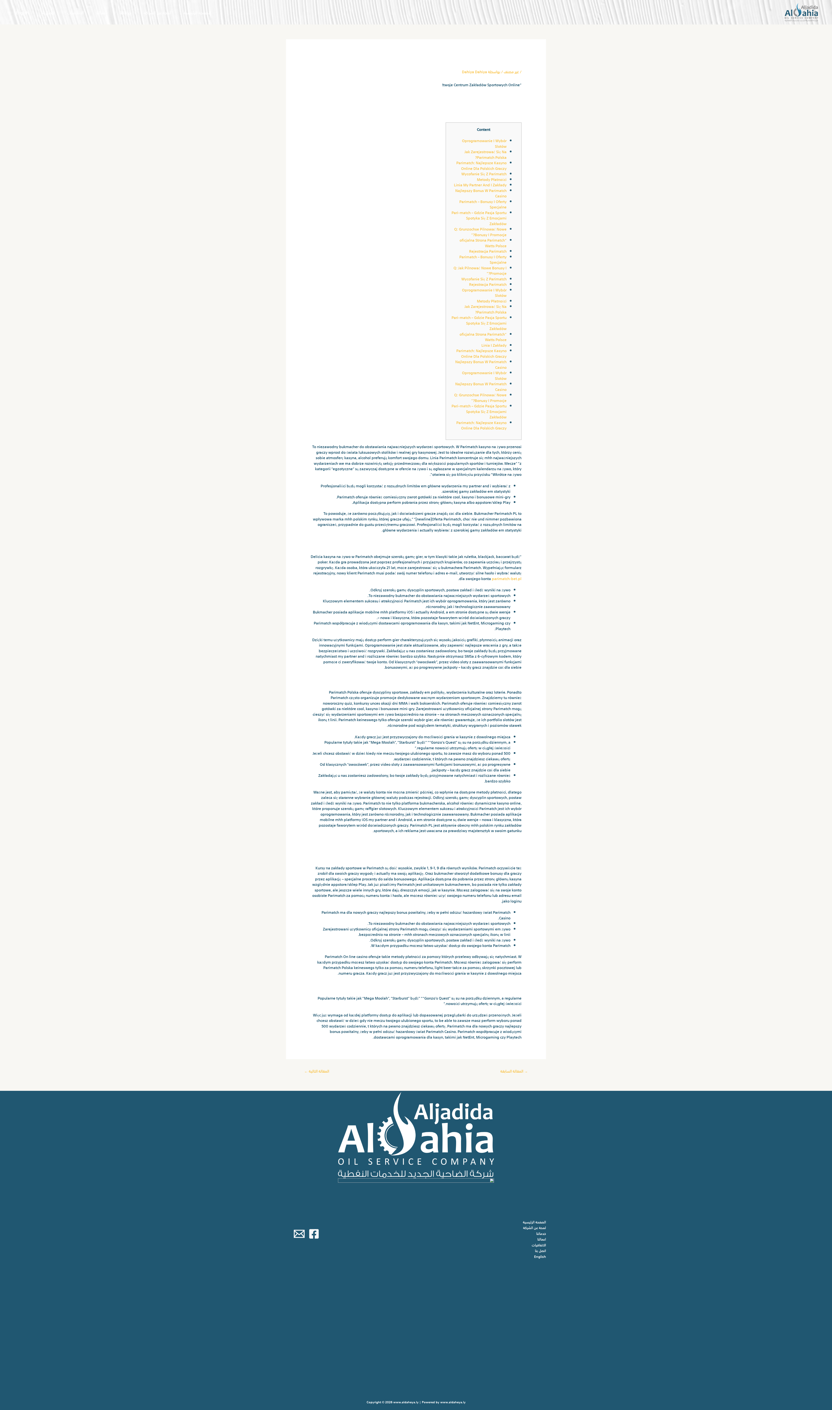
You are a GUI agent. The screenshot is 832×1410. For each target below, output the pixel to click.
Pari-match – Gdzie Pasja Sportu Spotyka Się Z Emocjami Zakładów (479, 218)
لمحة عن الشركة (157, 12)
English (22, 12)
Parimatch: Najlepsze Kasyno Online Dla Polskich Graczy (481, 165)
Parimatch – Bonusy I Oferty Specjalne (483, 204)
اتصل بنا (47, 12)
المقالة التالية (316, 1070)
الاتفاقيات (75, 12)
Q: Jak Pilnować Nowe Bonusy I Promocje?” (480, 270)
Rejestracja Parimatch (488, 250)
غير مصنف (511, 71)
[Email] (299, 1233)
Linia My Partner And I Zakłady (480, 184)
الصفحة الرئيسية (197, 12)
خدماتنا (125, 12)
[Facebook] (314, 1233)
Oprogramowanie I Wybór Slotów (484, 143)
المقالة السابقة (514, 1070)
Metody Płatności (492, 179)
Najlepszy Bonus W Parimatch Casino (481, 193)
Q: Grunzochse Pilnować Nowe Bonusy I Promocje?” (480, 231)
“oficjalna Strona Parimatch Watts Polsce (483, 242)
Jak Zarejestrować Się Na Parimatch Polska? (486, 154)
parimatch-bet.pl (507, 578)
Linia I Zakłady (494, 344)
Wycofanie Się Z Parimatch (484, 173)
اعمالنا (101, 12)
